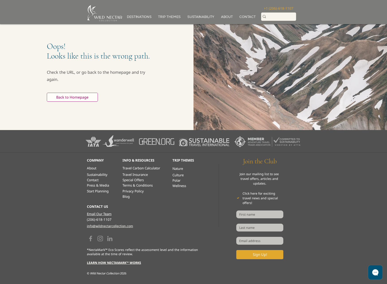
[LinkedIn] (110, 238)
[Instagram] (100, 238)
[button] (169, 16)
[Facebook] (90, 238)
